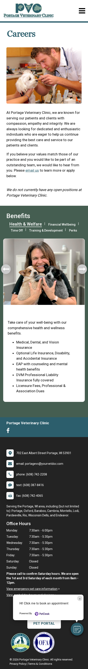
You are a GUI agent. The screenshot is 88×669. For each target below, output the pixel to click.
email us (32, 170)
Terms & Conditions (40, 663)
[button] (77, 629)
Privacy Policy (18, 663)
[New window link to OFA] (45, 642)
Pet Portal (44, 623)
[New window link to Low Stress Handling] (21, 642)
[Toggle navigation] (82, 10)
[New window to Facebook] (9, 431)
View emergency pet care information (31, 589)
